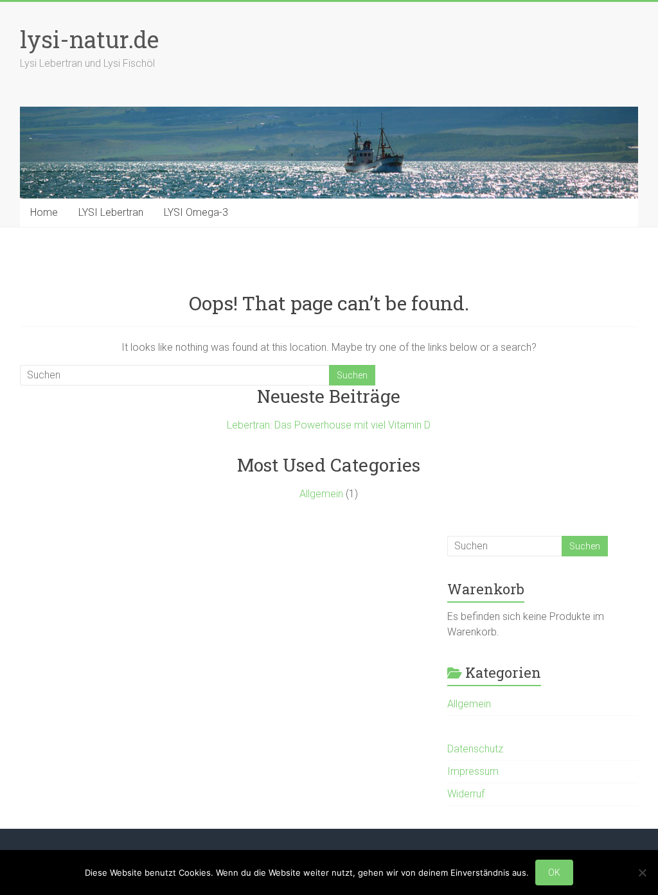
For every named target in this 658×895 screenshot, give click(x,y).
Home (44, 212)
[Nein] (642, 872)
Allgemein (321, 494)
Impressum (473, 771)
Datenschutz (475, 749)
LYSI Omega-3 (196, 212)
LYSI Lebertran (110, 212)
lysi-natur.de (89, 39)
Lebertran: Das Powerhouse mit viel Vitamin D (329, 425)
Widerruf (466, 794)
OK (554, 872)
